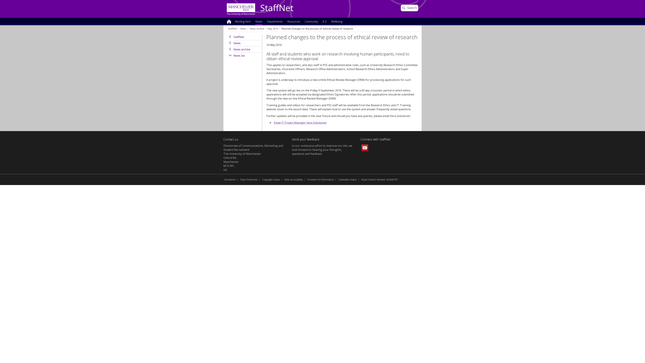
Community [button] (311, 21)
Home (229, 21)
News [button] (258, 21)
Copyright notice (271, 179)
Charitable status (347, 179)
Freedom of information (320, 179)
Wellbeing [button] (336, 21)
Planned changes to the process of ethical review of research (317, 28)
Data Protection (249, 179)
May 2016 (272, 28)
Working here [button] (243, 21)
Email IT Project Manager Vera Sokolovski (300, 123)
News (243, 28)
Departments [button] (275, 21)
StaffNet (276, 8)
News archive (257, 28)
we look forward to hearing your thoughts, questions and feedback (322, 150)
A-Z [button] (324, 21)
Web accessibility (294, 179)
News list (239, 55)
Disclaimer (230, 179)
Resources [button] (293, 21)
